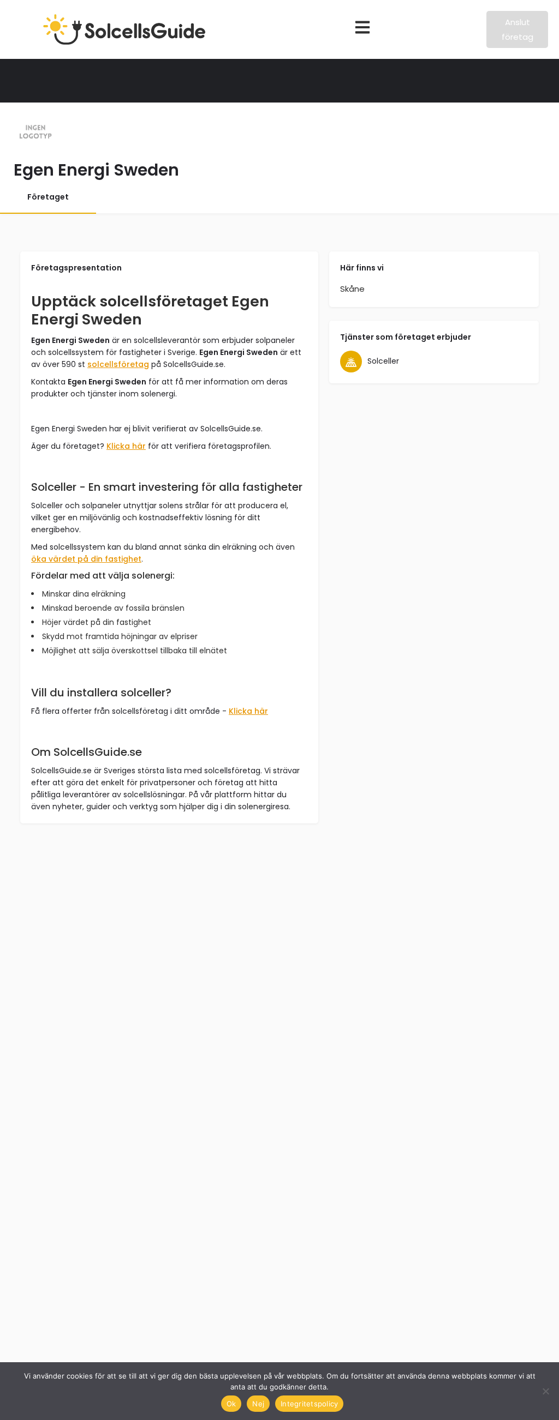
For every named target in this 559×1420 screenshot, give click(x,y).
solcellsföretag (118, 364)
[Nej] (545, 1391)
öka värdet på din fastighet (86, 558)
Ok (231, 1403)
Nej (258, 1403)
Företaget (48, 196)
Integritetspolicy (309, 1403)
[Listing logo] (35, 132)
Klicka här (126, 446)
